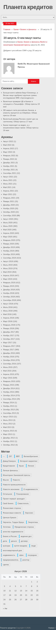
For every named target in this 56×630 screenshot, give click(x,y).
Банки (16, 29)
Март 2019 (7, 279)
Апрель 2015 (8, 374)
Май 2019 (7, 272)
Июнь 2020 (8, 226)
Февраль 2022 (9, 155)
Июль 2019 (8, 265)
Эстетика (7, 527)
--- (4, 456)
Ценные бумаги (9, 517)
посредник (32, 555)
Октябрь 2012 (9, 445)
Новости (16, 480)
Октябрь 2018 (9, 297)
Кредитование (9, 466)
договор (24, 541)
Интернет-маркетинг (28, 461)
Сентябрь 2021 (9, 173)
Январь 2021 (8, 201)
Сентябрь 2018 (9, 300)
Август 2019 (8, 261)
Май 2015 (7, 371)
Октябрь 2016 (9, 360)
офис (21, 555)
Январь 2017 (8, 350)
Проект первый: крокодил (14, 499)
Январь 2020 (8, 244)
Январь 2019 (8, 286)
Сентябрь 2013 (9, 413)
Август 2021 (8, 177)
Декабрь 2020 (9, 205)
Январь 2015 (8, 385)
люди (33, 546)
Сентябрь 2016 (9, 364)
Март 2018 (7, 321)
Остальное (7, 494)
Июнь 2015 (8, 367)
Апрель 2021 (8, 191)
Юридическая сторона (24, 527)
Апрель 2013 (8, 431)
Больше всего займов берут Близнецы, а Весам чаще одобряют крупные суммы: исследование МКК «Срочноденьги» (20, 95)
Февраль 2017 (9, 346)
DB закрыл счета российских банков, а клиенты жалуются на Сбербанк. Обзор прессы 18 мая (20, 112)
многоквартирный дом (12, 550)
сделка (6, 564)
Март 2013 (7, 434)
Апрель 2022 (8, 148)
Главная (6, 29)
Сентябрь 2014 (9, 399)
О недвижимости (30, 489)
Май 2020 (7, 230)
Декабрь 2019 (9, 247)
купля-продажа (20, 546)
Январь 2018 (8, 328)
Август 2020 (8, 219)
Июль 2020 (8, 222)
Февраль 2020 (9, 240)
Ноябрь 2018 (8, 293)
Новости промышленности (14, 485)
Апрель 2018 (8, 318)
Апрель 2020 (8, 233)
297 (10, 456)
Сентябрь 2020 (9, 215)
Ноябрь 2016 (8, 357)
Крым (21, 466)
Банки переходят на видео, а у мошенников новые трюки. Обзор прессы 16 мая (20, 127)
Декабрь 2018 (9, 290)
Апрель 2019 (8, 275)
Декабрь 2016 (9, 353)
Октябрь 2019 (9, 254)
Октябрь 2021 (9, 170)
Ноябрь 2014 (8, 392)
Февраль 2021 (9, 198)
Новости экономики (11, 489)
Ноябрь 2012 (8, 441)
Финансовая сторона (12, 508)
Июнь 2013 (8, 424)
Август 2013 (8, 417)
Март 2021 (7, 194)
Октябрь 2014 (9, 395)
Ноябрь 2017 (8, 335)
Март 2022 (7, 152)
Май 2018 (7, 314)
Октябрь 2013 (9, 410)
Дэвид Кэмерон (9, 461)
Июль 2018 (8, 307)
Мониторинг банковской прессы (16, 475)
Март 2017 (7, 342)
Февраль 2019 (9, 282)
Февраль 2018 (9, 325)
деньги (14, 541)
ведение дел (26, 536)
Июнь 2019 (8, 268)
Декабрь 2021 (9, 163)
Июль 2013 (8, 420)
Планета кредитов (28, 6)
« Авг (5, 608)
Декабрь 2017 (9, 332)
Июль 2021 (8, 180)
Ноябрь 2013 (8, 406)
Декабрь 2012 (9, 438)
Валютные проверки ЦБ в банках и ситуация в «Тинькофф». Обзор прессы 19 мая (21, 104)
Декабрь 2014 (9, 388)
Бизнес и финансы (28, 29)
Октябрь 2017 (9, 339)
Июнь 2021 (8, 184)
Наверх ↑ (52, 628)
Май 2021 (7, 187)
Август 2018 (8, 304)
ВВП (18, 456)
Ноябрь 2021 (8, 166)
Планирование (22, 494)
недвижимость (9, 555)
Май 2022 (7, 145)
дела (5, 541)
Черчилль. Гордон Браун (13, 522)
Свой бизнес (8, 503)
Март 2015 (7, 378)
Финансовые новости (12, 513)
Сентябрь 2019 (9, 258)
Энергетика (33, 522)
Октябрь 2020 (9, 212)
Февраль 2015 (9, 381)
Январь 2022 (8, 159)
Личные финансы (10, 470)
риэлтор (25, 560)
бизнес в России (10, 536)
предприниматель (10, 560)
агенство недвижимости (13, 532)
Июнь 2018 (8, 311)
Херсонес (29, 513)
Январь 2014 (8, 402)
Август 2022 (8, 141)
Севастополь (23, 503)
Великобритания (31, 456)
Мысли (6, 480)
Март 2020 (7, 237)
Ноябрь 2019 (8, 251)
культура (6, 546)
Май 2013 (7, 427)
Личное (31, 466)
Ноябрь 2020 (8, 208)
